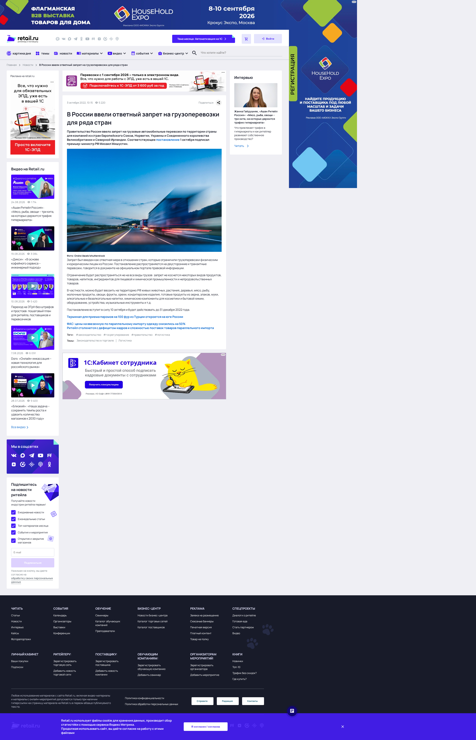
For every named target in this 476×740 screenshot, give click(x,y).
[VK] (63, 39)
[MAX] (69, 39)
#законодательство (88, 334)
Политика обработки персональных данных (151, 704)
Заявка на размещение (204, 615)
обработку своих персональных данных (32, 580)
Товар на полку (199, 639)
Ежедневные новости (31, 512)
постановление (168, 140)
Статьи (15, 615)
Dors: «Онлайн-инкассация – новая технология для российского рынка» (31, 363)
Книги (237, 654)
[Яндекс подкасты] (105, 39)
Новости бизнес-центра (153, 615)
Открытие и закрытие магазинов (31, 540)
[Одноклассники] (81, 39)
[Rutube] (93, 39)
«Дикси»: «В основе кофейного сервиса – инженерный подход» (26, 263)
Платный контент (200, 633)
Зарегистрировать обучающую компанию (151, 667)
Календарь (60, 615)
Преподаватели (105, 631)
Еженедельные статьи (31, 519)
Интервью (17, 627)
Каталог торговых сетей (153, 621)
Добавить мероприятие (204, 675)
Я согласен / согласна (205, 726)
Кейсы (15, 633)
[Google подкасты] (111, 39)
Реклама (197, 608)
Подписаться (32, 562)
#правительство (141, 334)
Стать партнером (243, 627)
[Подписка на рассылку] (58, 39)
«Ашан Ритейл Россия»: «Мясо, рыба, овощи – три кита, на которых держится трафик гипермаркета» (32, 214)
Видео (236, 633)
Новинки (237, 661)
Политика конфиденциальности (144, 698)
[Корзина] (246, 39)
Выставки (59, 627)
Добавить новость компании (106, 672)
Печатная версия (201, 627)
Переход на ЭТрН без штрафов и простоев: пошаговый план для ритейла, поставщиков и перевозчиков (32, 313)
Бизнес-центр (149, 608)
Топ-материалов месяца (33, 525)
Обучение (103, 608)
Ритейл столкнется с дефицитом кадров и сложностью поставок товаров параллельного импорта (140, 328)
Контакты (252, 701)
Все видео (18, 427)
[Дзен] (99, 39)
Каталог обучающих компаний (107, 623)
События (60, 608)
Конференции (61, 633)
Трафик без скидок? (244, 673)
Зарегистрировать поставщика (106, 663)
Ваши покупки (19, 661)
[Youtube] (87, 39)
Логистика (125, 340)
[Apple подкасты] (117, 39)
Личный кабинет (24, 654)
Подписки (17, 667)
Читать (239, 146)
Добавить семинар (149, 675)
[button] (90, 53)
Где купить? (239, 679)
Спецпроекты (243, 608)
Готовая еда (239, 621)
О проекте (202, 701)
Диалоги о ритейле (244, 615)
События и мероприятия (33, 532)
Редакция (227, 701)
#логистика (162, 334)
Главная (12, 65)
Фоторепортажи (21, 639)
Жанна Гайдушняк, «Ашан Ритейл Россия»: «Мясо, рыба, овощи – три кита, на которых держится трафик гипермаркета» (255, 117)
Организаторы (62, 621)
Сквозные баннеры (201, 621)
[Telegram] (75, 39)
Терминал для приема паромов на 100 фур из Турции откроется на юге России (125, 316)
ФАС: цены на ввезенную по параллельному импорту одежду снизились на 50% (126, 324)
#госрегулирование (116, 334)
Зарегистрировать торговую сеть (64, 663)
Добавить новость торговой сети (64, 672)
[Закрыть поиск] (193, 56)
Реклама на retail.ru (22, 76)
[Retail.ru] (28, 39)
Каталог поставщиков (151, 627)
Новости (28, 65)
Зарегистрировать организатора (201, 667)
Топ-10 (236, 667)
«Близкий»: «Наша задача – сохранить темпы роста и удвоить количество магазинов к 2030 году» (30, 412)
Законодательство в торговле (95, 340)
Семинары (101, 615)
